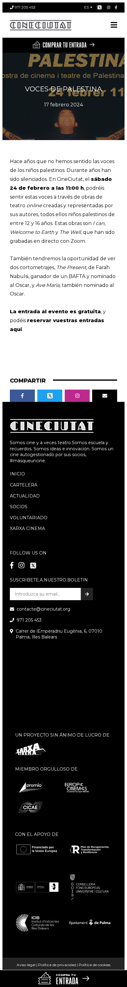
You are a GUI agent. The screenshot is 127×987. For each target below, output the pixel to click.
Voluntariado (28, 517)
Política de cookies (94, 964)
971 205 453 (25, 7)
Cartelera (23, 485)
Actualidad (25, 496)
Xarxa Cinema (27, 528)
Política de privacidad (57, 964)
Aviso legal (26, 964)
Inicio (17, 474)
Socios (18, 506)
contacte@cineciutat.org (43, 609)
